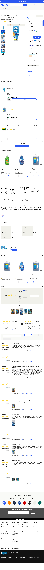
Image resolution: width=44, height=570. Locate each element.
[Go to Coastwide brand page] (9, 503)
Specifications (12, 180)
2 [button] (19, 487)
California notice (16, 557)
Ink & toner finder (25, 526)
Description (4, 180)
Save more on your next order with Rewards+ (22, 1)
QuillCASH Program (15, 528)
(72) (20, 298)
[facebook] (23, 519)
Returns (2, 526)
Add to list (30, 71)
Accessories (20, 180)
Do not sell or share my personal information (33, 557)
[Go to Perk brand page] (19, 503)
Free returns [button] (30, 68)
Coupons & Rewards (10, 8)
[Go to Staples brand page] (24, 503)
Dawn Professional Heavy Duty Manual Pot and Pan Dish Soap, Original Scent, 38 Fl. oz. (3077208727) (21, 166)
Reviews (27, 180)
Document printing (14, 536)
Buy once (31, 18)
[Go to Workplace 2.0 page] (39, 503)
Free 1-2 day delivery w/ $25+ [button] (20, 173)
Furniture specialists (15, 539)
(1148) (20, 291)
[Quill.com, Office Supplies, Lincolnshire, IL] (4, 553)
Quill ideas (13, 543)
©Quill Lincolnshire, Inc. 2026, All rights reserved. (14, 553)
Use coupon (32, 512)
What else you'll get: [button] (32, 60)
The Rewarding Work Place (37, 528)
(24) (20, 296)
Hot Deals (15, 8)
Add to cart (37, 37)
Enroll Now (31, 27)
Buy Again (20, 8)
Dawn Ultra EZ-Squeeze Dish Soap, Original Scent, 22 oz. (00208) (19, 86)
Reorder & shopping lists (26, 524)
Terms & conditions (3, 557)
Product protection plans (15, 541)
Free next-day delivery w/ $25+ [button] (6, 173)
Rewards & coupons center (26, 531)
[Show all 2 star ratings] (25, 297)
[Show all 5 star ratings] (25, 290)
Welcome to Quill (35, 524)
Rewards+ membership (15, 524)
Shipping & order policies (5, 533)
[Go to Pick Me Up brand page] (14, 503)
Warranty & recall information (5, 535)
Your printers (24, 528)
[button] (43, 1)
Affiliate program (14, 544)
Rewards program (14, 526)
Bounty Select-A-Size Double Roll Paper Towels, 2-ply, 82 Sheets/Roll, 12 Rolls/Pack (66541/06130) (23, 125)
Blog (33, 526)
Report (31, 350)
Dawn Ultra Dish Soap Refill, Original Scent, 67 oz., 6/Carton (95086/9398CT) (36, 166)
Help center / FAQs (4, 531)
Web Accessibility (36, 531)
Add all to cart (22, 145)
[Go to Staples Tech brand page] (29, 503)
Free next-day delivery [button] (34, 172)
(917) (20, 301)
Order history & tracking (5, 524)
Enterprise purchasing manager (17, 537)
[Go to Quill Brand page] (4, 503)
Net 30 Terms (14, 531)
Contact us (3, 538)
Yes (22, 350)
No (26, 350)
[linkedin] (20, 519)
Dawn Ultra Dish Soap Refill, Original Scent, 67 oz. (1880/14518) (6, 272)
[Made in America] (3, 215)
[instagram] (17, 519)
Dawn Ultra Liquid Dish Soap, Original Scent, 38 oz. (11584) (21, 272)
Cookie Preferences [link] (23, 557)
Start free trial (38, 45)
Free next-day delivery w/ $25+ (33, 65)
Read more (14, 329)
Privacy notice (10, 557)
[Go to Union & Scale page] (34, 503)
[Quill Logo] (4, 4)
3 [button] (21, 487)
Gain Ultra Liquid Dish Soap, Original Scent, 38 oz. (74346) (6, 166)
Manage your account (4, 528)
